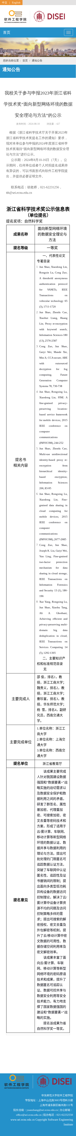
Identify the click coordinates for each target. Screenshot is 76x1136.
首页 (6, 32)
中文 (4, 2)
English (16, 2)
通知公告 (37, 60)
